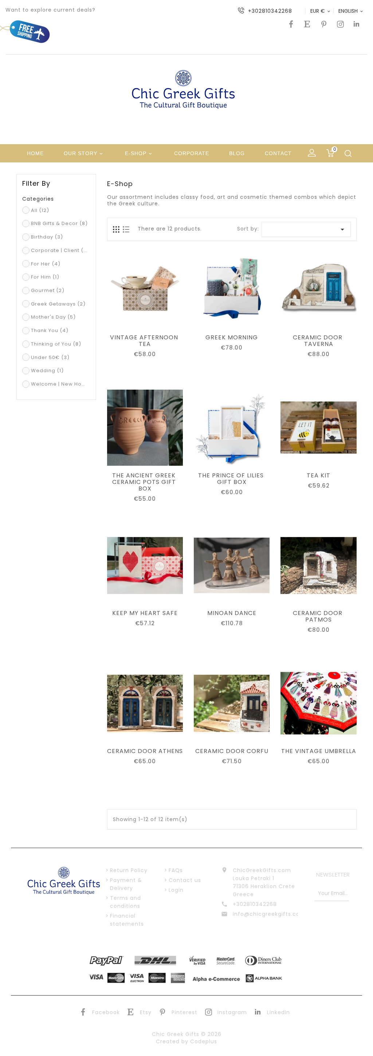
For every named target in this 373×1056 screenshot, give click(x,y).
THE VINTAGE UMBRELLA (318, 751)
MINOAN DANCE (231, 613)
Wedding (47, 370)
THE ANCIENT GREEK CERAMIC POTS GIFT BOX (145, 482)
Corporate (191, 153)
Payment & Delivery (126, 884)
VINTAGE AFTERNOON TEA (145, 340)
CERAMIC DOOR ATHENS (145, 751)
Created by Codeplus (186, 1041)
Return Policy (129, 870)
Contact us (185, 880)
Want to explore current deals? (50, 9)
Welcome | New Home (59, 384)
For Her (45, 263)
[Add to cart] (128, 320)
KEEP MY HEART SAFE (145, 613)
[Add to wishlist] (145, 320)
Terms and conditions (125, 902)
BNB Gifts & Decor (59, 223)
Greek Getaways (58, 303)
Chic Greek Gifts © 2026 (186, 1034)
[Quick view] (161, 320)
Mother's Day (53, 317)
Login (176, 890)
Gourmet (47, 290)
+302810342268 (255, 904)
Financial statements (127, 919)
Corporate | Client (59, 250)
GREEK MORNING (231, 337)
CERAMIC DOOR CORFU (231, 751)
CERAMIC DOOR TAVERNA (318, 340)
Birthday (47, 236)
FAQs (176, 870)
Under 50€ (50, 357)
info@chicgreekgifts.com (265, 914)
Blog (237, 153)
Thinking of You (56, 343)
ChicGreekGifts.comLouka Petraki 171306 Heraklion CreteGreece (264, 882)
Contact (278, 153)
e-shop (139, 153)
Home (35, 153)
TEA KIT (318, 475)
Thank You (49, 330)
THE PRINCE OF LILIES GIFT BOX (232, 478)
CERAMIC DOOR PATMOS (318, 616)
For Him (45, 276)
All (40, 210)
